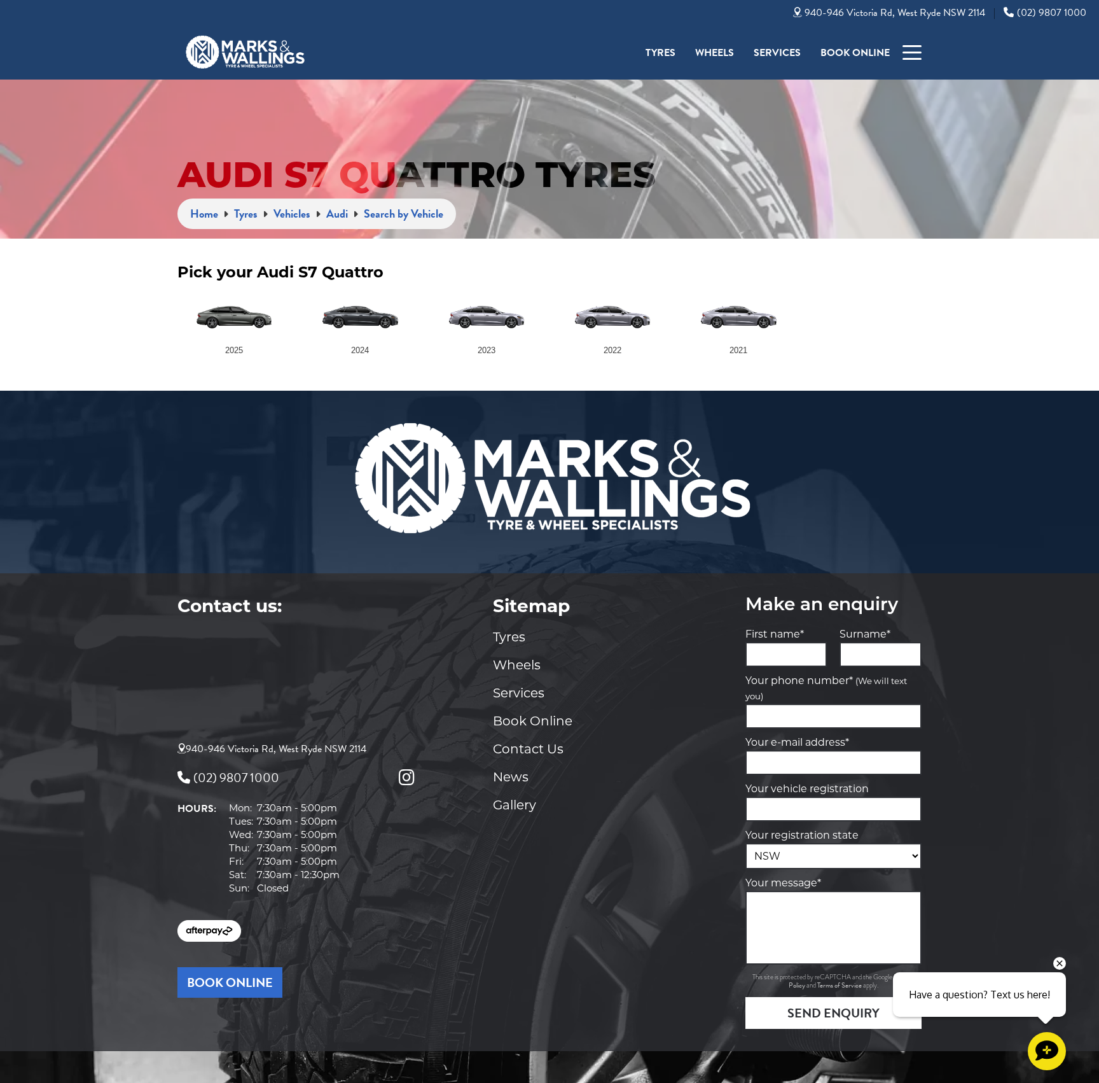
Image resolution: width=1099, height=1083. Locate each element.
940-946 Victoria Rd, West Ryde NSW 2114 (895, 12)
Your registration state (802, 835)
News (511, 777)
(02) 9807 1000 (1051, 12)
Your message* (783, 883)
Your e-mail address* (797, 742)
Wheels (714, 52)
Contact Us (528, 749)
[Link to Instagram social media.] (406, 777)
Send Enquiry (833, 1013)
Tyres (660, 52)
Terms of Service (840, 985)
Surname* (865, 634)
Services (777, 52)
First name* (774, 634)
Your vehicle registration (807, 789)
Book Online (855, 52)
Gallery (514, 805)
